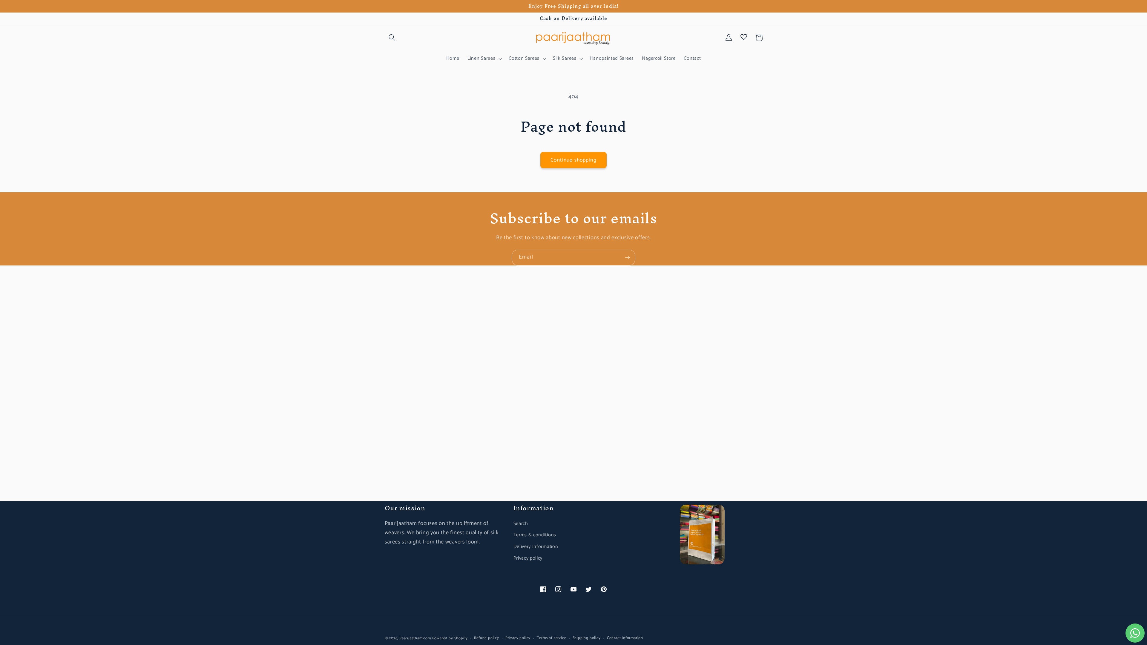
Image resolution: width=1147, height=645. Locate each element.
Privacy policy (528, 558)
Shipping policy (587, 638)
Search (520, 524)
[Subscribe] (627, 258)
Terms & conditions (534, 535)
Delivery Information (535, 547)
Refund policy (486, 638)
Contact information (625, 638)
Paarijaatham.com (415, 638)
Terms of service (551, 638)
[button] (392, 37)
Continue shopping (573, 160)
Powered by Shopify (450, 638)
